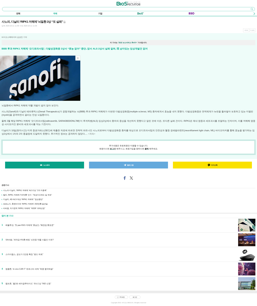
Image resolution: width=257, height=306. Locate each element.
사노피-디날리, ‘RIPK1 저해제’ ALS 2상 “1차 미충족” (25, 190)
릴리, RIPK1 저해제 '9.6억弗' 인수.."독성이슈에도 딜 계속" (27, 195)
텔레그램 (130, 165)
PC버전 (122, 297)
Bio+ (140, 14)
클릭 (147, 149)
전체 (18, 13)
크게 (252, 30)
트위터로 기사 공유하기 (131, 178)
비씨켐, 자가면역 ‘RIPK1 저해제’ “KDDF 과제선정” (24, 208)
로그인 (113, 149)
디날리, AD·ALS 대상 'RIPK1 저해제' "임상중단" (23, 199)
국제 (55, 13)
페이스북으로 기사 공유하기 (125, 178)
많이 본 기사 (7, 216)
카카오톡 (214, 165)
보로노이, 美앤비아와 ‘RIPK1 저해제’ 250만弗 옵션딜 (25, 204)
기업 (100, 13)
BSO (191, 14)
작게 (246, 30)
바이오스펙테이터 (124, 3)
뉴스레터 (46, 165)
